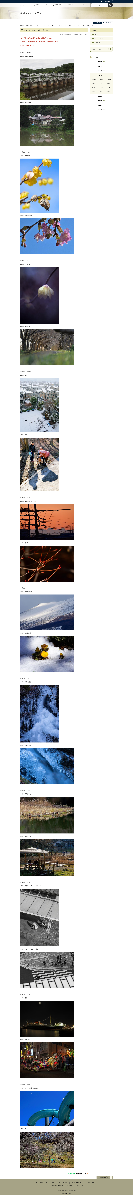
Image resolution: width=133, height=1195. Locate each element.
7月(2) (108, 83)
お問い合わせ (47, 5)
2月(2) (101, 91)
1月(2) (108, 91)
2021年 (100, 101)
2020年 (100, 105)
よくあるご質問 (89, 1182)
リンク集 (69, 1185)
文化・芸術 (68, 25)
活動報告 (60, 25)
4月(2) (108, 87)
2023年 (100, 75)
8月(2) (101, 83)
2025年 (100, 66)
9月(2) (93, 83)
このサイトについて (27, 5)
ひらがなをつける (107, 1)
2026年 (100, 62)
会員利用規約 (53, 1185)
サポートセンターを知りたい (60, 1182)
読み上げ (98, 22)
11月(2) (101, 79)
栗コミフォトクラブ (49, 25)
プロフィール (98, 38)
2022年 (100, 96)
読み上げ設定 (108, 22)
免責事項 (60, 1185)
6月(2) (93, 87)
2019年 (100, 110)
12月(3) (94, 79)
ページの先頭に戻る (103, 1177)
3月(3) (93, 91)
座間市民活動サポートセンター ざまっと (30, 25)
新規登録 (37, 5)
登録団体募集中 (76, 1182)
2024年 (100, 71)
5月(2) (101, 87)
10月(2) (109, 79)
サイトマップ (80, 1185)
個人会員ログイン (58, 5)
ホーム (96, 34)
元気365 (69, 1193)
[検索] (110, 5)
